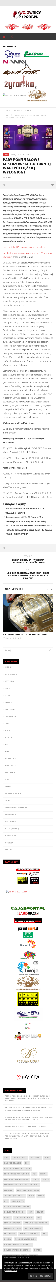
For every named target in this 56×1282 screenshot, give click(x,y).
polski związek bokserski (17, 1250)
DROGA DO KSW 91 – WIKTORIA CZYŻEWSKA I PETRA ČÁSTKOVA (28, 560)
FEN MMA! (8, 1190)
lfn (38, 1217)
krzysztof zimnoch (14, 1212)
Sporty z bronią (13, 794)
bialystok (36, 1158)
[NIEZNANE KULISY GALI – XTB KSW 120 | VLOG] (28, 613)
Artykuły (9, 681)
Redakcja (28, 154)
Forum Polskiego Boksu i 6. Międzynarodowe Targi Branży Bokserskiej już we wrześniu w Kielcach (27, 1098)
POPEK (37, 1250)
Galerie (8, 702)
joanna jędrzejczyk (14, 1196)
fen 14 (43, 1174)
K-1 (6, 744)
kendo (41, 1196)
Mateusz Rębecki (33, 1228)
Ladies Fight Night (24, 1217)
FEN (34, 1174)
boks (47, 1158)
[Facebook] (30, 3)
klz (6, 1201)
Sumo (7, 801)
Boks (7, 688)
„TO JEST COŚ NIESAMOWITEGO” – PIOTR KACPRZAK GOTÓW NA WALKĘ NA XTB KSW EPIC (28, 574)
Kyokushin (10, 773)
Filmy (7, 695)
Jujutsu (9, 737)
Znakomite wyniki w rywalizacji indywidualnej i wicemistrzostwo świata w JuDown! (29, 1109)
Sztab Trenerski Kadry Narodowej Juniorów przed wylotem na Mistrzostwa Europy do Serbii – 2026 (27, 1136)
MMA (6, 155)
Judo (7, 730)
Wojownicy (10, 836)
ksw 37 (40, 1212)
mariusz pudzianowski (36, 1223)
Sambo (8, 787)
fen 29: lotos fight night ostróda (21, 1185)
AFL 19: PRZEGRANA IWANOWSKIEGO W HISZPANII (29, 525)
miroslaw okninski (29, 1234)
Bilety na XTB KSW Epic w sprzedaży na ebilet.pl (24, 247)
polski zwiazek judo (25, 1239)
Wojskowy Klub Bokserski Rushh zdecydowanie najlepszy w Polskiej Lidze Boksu (29, 1118)
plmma (7, 1239)
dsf (27, 1163)
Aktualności (11, 674)
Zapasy (8, 850)
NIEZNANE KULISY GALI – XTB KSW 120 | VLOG (25, 634)
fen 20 (35, 1179)
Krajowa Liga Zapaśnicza (16, 1207)
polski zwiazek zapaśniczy (18, 1245)
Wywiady (9, 843)
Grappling (10, 709)
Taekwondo (10, 815)
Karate (8, 751)
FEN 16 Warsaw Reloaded (16, 1179)
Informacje (10, 716)
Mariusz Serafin (12, 1228)
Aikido (8, 667)
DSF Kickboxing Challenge (17, 1169)
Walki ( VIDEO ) (12, 829)
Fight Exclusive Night (28, 1190)
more (52, 184)
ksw (30, 1212)
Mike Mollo (9, 1234)
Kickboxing (10, 759)
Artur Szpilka (19, 1158)
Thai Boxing (10, 822)
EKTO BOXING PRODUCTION (16, 1174)
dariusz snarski (12, 1163)
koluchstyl (18, 1201)
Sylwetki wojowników (16, 808)
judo (31, 1196)
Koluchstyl (11, 766)
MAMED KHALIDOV (12, 1223)
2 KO (6, 1158)
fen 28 (46, 1179)
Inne (7, 723)
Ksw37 (7, 1217)
